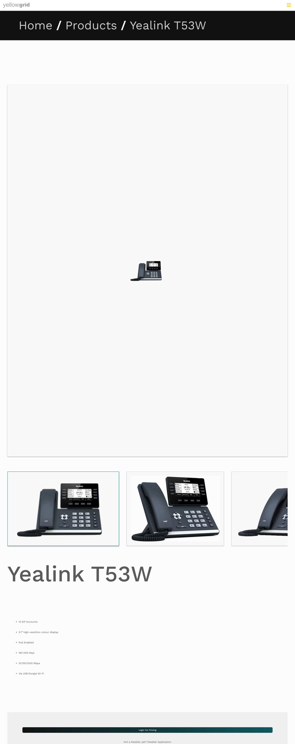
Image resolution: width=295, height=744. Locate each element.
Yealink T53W (168, 25)
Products (91, 25)
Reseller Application (159, 741)
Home (36, 25)
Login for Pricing (147, 730)
